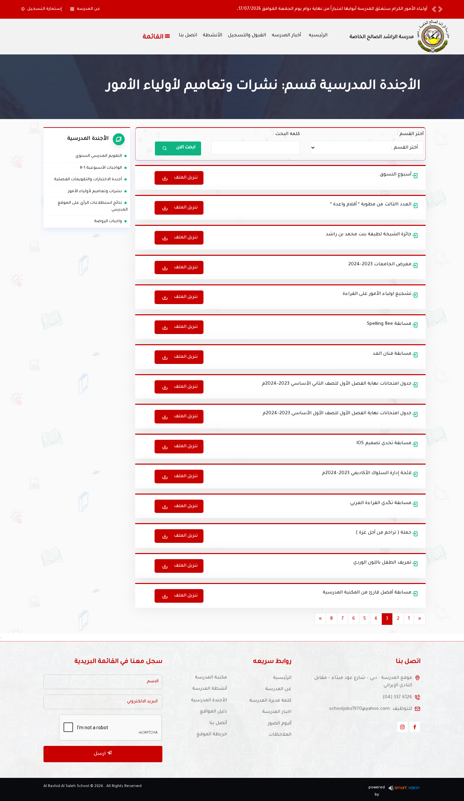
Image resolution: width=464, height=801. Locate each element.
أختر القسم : (410, 134)
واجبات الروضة (111, 221)
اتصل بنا (188, 35)
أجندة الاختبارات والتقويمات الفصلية (91, 180)
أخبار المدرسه (286, 35)
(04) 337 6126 (397, 697)
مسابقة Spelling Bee (389, 324)
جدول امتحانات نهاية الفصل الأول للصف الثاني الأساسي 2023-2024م (336, 383)
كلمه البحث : (286, 134)
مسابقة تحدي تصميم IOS (383, 443)
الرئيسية (282, 678)
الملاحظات (279, 734)
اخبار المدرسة (276, 712)
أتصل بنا (218, 723)
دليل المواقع (213, 711)
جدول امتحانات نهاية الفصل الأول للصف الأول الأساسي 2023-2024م (337, 413)
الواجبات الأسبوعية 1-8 (104, 168)
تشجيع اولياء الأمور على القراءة (377, 294)
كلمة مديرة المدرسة (270, 700)
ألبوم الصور (279, 723)
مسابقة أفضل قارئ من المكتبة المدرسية (367, 592)
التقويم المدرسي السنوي (101, 156)
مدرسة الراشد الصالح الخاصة (382, 37)
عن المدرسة (278, 689)
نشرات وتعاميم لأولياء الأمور (98, 191)
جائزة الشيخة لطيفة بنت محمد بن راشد (368, 234)
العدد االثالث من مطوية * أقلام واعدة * (370, 204)
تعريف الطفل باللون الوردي (382, 562)
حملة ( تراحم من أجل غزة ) (383, 532)
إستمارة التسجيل (44, 9)
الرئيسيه (318, 35)
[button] (434, 9)
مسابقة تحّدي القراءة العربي (380, 503)
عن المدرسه (88, 9)
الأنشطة (212, 35)
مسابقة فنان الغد (392, 353)
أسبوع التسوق (395, 174)
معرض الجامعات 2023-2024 (379, 264)
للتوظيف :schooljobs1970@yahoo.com (370, 709)
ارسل (100, 753)
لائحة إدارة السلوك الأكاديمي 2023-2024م (366, 473)
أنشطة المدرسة (209, 688)
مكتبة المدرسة (211, 677)
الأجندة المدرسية (209, 700)
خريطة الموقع (212, 734)
